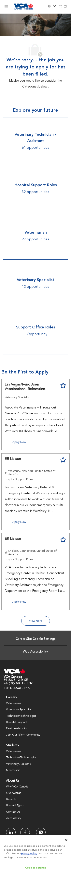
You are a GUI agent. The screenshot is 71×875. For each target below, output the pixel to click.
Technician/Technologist (21, 716)
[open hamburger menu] (6, 7)
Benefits (11, 799)
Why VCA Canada (17, 786)
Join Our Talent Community (23, 734)
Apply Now (19, 442)
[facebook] (11, 832)
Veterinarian (13, 703)
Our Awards (13, 793)
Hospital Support (16, 722)
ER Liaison (13, 459)
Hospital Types (15, 805)
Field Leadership (16, 728)
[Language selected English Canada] (51, 6)
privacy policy (29, 853)
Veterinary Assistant (18, 764)
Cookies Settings (35, 868)
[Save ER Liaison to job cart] (63, 460)
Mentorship (13, 770)
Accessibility (13, 818)
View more (35, 621)
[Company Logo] (23, 7)
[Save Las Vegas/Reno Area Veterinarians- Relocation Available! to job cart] (63, 385)
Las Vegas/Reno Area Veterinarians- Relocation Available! (25, 387)
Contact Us (13, 811)
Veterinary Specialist (18, 709)
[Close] (66, 840)
